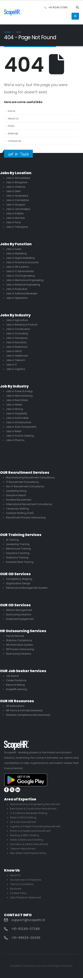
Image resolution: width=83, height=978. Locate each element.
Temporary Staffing (17, 508)
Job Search (12, 676)
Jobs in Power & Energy (19, 391)
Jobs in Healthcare (17, 355)
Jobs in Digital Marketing (20, 258)
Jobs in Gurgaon (15, 204)
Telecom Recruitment (22, 848)
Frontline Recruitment (18, 499)
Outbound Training (17, 557)
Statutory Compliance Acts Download (28, 715)
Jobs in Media (14, 404)
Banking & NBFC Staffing (24, 835)
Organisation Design (18, 583)
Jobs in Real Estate (17, 400)
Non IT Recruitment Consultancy (25, 486)
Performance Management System (27, 588)
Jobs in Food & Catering (20, 435)
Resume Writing (15, 684)
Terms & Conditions (22, 884)
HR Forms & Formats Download (24, 710)
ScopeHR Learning (16, 689)
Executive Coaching (17, 553)
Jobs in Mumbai (15, 218)
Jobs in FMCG (14, 351)
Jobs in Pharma (15, 440)
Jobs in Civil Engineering (20, 275)
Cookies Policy (18, 893)
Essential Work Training (19, 562)
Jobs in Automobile (17, 418)
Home (11, 111)
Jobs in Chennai (15, 186)
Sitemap (13, 133)
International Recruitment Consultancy (29, 504)
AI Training (12, 539)
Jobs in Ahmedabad (18, 178)
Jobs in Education (16, 342)
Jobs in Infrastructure (18, 422)
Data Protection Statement (25, 897)
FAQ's (11, 126)
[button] (77, 7)
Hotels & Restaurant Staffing (26, 839)
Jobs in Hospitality (16, 413)
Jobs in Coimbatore (17, 200)
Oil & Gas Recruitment (23, 822)
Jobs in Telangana (17, 226)
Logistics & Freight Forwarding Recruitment (35, 826)
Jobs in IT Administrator (20, 271)
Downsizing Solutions (18, 614)
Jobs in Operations (17, 298)
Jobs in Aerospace (16, 338)
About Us (13, 118)
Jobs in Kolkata (15, 213)
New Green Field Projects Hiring (28, 853)
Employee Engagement (20, 619)
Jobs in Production (16, 289)
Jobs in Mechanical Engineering (25, 280)
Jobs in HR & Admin (17, 266)
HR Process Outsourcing (20, 649)
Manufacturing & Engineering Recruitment (35, 804)
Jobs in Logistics (15, 369)
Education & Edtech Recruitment (29, 844)
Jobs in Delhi (13, 191)
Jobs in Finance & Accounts (22, 262)
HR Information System (19, 644)
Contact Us (14, 141)
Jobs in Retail (13, 431)
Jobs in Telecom (15, 360)
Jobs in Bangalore (16, 182)
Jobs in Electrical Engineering (23, 284)
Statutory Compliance (19, 640)
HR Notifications (15, 706)
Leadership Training (17, 544)
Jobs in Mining (14, 409)
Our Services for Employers (25, 879)
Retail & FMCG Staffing (23, 817)
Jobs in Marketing (16, 253)
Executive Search (16, 495)
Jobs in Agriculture (17, 320)
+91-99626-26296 (25, 938)
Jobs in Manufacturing (19, 395)
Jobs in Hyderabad (17, 195)
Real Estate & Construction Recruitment (33, 808)
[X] (12, 789)
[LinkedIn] (17, 789)
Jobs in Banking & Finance (21, 324)
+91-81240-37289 (25, 929)
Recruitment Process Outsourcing (26, 517)
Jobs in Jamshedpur (18, 209)
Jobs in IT (11, 364)
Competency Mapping (19, 579)
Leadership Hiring (16, 491)
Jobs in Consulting (17, 333)
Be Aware (15, 888)
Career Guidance (16, 680)
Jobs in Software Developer (21, 293)
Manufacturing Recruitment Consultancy (30, 477)
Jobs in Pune (13, 222)
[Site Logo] (12, 12)
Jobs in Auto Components (21, 426)
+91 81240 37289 (57, 7)
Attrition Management (19, 610)
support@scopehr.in (28, 920)
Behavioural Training (18, 548)
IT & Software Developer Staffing (28, 813)
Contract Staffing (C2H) (20, 513)
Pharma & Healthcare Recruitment (30, 831)
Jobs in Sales (13, 249)
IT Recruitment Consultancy (22, 482)
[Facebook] (6, 789)
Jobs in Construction (18, 329)
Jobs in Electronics (17, 346)
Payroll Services (15, 636)
